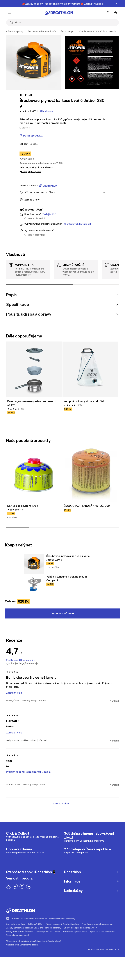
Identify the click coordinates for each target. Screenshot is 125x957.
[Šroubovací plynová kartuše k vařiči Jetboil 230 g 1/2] (33, 62)
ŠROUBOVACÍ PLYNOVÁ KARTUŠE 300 (87, 505)
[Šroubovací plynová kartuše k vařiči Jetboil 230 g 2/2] (92, 62)
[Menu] (9, 12)
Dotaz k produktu (33, 135)
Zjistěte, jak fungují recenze (20, 663)
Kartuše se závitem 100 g (22, 505)
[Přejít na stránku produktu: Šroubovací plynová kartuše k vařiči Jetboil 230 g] (34, 564)
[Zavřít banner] (116, 3)
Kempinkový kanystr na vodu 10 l (84, 401)
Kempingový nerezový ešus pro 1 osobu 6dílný (32, 403)
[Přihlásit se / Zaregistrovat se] (108, 12)
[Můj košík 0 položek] (115, 12)
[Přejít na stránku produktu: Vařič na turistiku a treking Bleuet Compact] (34, 584)
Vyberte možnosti (62, 613)
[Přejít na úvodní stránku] (59, 13)
